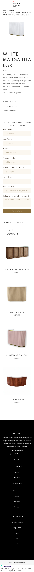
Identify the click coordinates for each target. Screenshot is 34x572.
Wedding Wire (17, 483)
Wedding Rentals (17, 522)
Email (5, 149)
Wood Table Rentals (8, 11)
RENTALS (16, 13)
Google (17, 472)
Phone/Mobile (9, 158)
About (17, 533)
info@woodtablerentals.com (17, 454)
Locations (17, 544)
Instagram (17, 496)
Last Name (7, 139)
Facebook (17, 501)
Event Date (7, 177)
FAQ (17, 538)
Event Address (9, 187)
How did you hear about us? (15, 168)
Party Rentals (16, 528)
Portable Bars (19, 222)
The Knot (17, 478)
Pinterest (17, 507)
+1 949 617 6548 (17, 451)
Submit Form (17, 211)
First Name (7, 130)
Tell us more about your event (16, 196)
